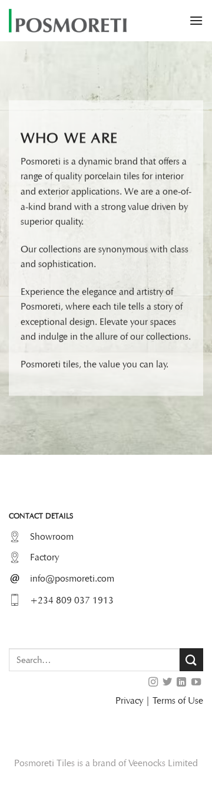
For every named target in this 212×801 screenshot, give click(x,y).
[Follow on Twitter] (167, 682)
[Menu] (196, 20)
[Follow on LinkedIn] (181, 682)
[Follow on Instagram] (152, 682)
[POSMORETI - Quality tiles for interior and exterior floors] (68, 20)
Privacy (129, 700)
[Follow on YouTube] (196, 682)
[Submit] (191, 659)
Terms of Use (178, 700)
